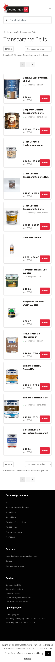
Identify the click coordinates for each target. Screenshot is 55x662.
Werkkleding (11, 527)
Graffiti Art (10, 537)
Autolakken (11, 512)
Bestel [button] (45, 98)
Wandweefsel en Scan (16, 522)
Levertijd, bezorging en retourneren (22, 556)
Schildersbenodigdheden (17, 507)
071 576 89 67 (21, 601)
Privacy (27, 658)
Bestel (45, 130)
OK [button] (48, 653)
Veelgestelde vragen (15, 566)
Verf (16, 32)
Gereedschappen (14, 532)
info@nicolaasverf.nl (21, 597)
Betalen (9, 561)
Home (9, 32)
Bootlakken (11, 517)
